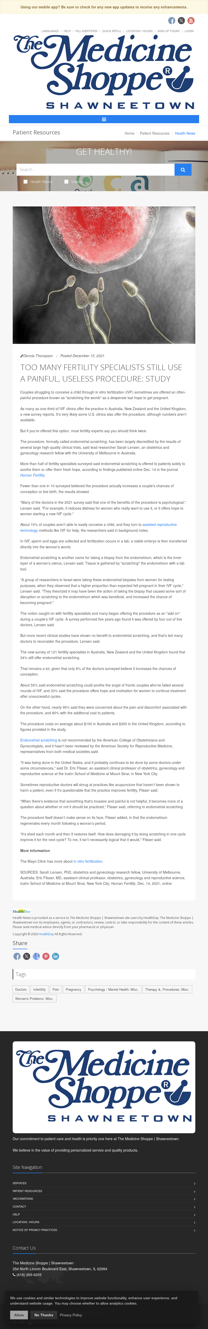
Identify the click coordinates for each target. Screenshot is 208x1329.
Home (129, 133)
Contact (19, 1206)
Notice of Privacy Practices (35, 1230)
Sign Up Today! (169, 31)
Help (67, 31)
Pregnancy (73, 989)
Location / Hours (139, 31)
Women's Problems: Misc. (34, 998)
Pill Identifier (86, 31)
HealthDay (46, 934)
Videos (77, 181)
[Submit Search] (183, 170)
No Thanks (43, 1315)
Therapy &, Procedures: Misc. (167, 989)
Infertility (39, 989)
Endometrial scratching (38, 740)
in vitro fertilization (88, 861)
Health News (41, 181)
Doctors (21, 989)
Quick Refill (111, 31)
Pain (56, 989)
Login (189, 31)
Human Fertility (32, 475)
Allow (19, 1315)
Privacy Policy (71, 1315)
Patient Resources (154, 133)
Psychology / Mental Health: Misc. (113, 989)
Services (19, 1183)
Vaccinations (23, 1198)
